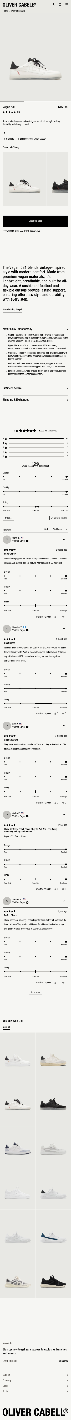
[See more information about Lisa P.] (64, 726)
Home (5, 11)
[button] (53, 4)
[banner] (35, 4)
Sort (46, 529)
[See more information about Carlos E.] (64, 815)
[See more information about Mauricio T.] (64, 629)
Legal (5, 1386)
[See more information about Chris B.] (64, 539)
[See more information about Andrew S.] (64, 901)
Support (6, 1375)
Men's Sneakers (18, 11)
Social (5, 1391)
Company (7, 1380)
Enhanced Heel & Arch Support (33, 139)
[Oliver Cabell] (19, 5)
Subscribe (63, 1361)
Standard (10, 139)
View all (6, 1027)
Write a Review (61, 518)
